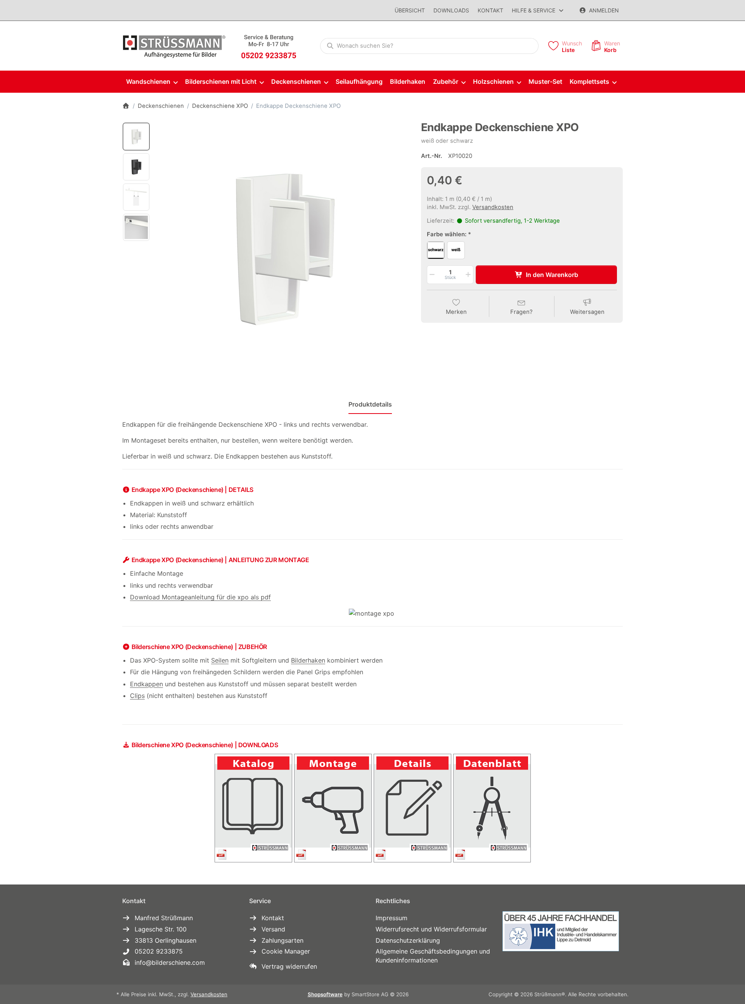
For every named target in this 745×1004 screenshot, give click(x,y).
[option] (136, 136)
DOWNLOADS (451, 10)
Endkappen (146, 684)
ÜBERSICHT (410, 10)
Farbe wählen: (446, 234)
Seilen (220, 660)
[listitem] (282, 247)
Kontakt (490, 10)
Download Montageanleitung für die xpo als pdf (200, 597)
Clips (137, 695)
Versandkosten (492, 207)
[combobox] (429, 46)
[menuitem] (151, 82)
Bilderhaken (308, 660)
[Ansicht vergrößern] (282, 247)
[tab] (370, 404)
